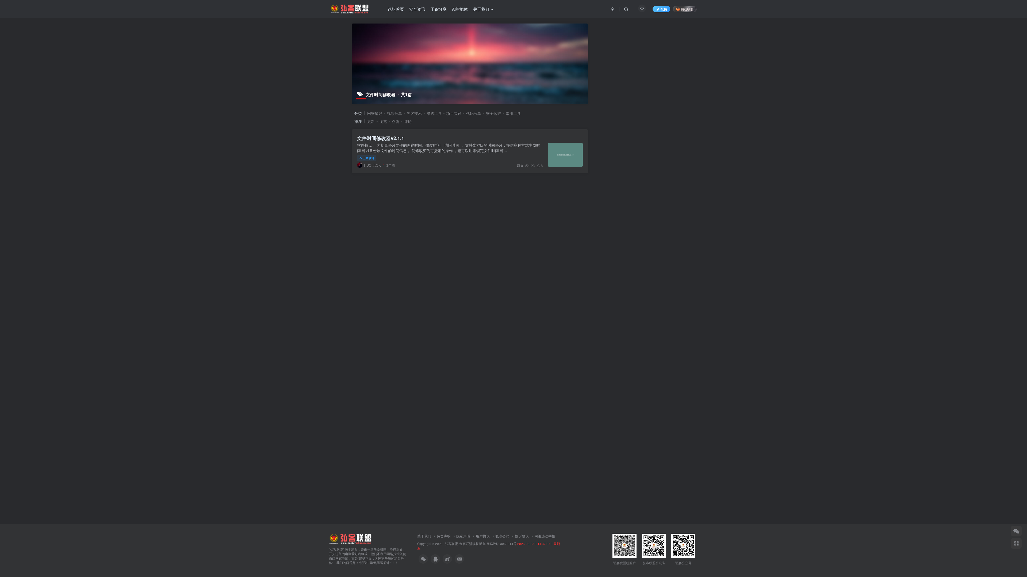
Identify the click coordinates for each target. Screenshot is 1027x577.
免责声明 (444, 536)
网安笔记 (374, 113)
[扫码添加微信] (1016, 531)
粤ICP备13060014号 (501, 543)
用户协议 (483, 536)
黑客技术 (414, 113)
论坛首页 (396, 9)
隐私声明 (463, 536)
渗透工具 (434, 113)
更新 (371, 121)
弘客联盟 (451, 543)
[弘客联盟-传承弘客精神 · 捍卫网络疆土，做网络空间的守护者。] (350, 538)
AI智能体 (460, 9)
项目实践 (453, 113)
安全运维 (493, 113)
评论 (408, 121)
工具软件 (368, 158)
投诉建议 (522, 536)
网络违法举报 (544, 536)
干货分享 (439, 9)
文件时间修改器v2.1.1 (380, 138)
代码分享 (473, 113)
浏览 (383, 121)
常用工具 (513, 113)
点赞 (395, 121)
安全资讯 (417, 9)
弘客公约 (502, 536)
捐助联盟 (687, 9)
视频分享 (394, 113)
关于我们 (481, 9)
